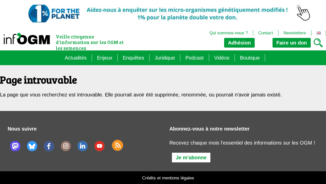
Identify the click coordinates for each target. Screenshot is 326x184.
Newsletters (294, 33)
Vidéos (221, 58)
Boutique (250, 58)
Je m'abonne (191, 157)
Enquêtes (133, 58)
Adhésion (239, 43)
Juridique (165, 58)
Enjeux (104, 58)
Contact (265, 33)
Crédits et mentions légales (168, 178)
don (291, 43)
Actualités (76, 58)
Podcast (194, 58)
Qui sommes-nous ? (228, 33)
